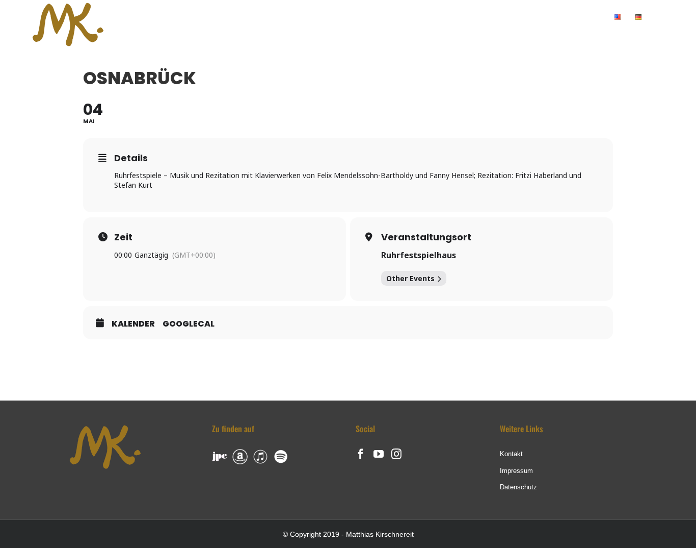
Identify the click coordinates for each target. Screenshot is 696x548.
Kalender (133, 324)
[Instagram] (396, 454)
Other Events (410, 278)
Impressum (516, 471)
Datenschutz (518, 487)
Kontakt (511, 454)
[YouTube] (378, 454)
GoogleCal (189, 324)
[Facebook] (361, 454)
